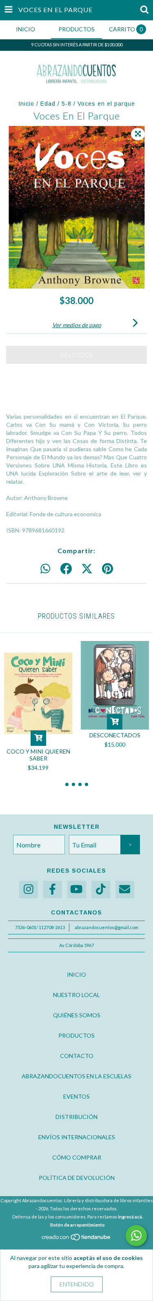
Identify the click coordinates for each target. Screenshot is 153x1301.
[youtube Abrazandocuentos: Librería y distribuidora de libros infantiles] (76, 889)
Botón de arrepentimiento (77, 1224)
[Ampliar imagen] (138, 134)
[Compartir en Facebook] (66, 569)
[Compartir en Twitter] (87, 569)
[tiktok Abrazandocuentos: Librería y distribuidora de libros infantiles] (100, 889)
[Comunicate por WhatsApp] (136, 1235)
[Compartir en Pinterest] (107, 569)
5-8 (66, 103)
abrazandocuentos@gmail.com (106, 927)
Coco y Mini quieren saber (38, 755)
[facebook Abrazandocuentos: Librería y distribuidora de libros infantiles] (52, 889)
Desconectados (114, 735)
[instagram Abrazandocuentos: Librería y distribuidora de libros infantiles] (28, 889)
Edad (47, 103)
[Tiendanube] (76, 1239)
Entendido (77, 1284)
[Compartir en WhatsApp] (45, 569)
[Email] (124, 889)
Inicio (26, 103)
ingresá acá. (130, 1216)
